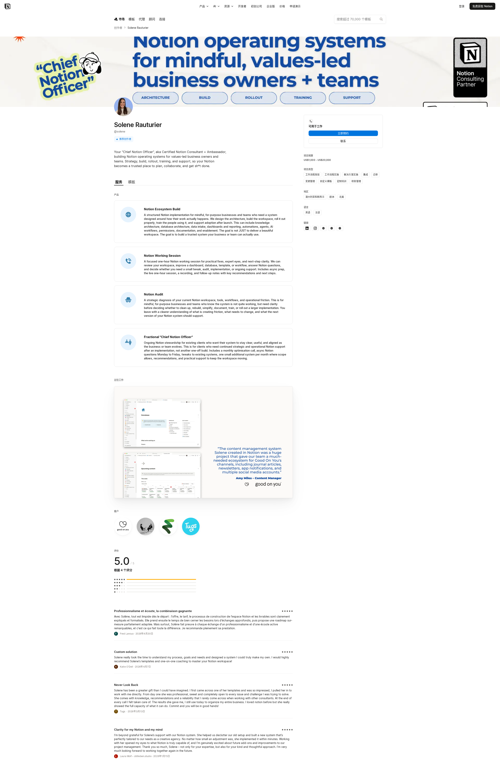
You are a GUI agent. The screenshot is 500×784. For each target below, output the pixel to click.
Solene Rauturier (138, 27)
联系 (343, 141)
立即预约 (343, 133)
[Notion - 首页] (8, 6)
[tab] (118, 182)
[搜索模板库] (381, 19)
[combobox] (360, 19)
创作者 (118, 27)
